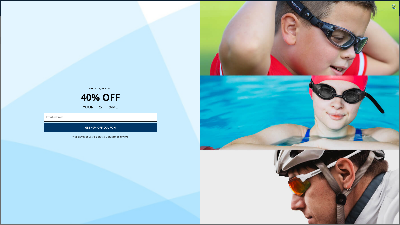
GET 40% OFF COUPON (100, 127)
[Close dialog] (394, 7)
